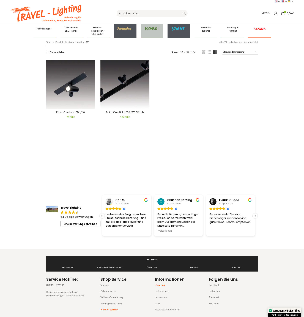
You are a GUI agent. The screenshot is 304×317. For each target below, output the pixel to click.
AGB (157, 303)
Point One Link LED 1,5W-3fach (125, 112)
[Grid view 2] (203, 52)
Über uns (160, 284)
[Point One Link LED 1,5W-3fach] (124, 84)
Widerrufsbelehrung (111, 297)
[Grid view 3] (209, 52)
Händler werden (109, 309)
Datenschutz (162, 290)
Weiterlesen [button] (164, 230)
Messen (266, 13)
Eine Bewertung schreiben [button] (80, 224)
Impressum (161, 297)
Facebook (214, 284)
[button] (255, 216)
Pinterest (214, 297)
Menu (154, 259)
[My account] (275, 13)
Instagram (214, 290)
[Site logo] (45, 13)
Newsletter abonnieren (167, 309)
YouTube (213, 303)
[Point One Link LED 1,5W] (70, 84)
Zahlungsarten (108, 290)
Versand (104, 284)
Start (49, 42)
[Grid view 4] (215, 52)
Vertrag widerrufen (111, 303)
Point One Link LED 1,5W (70, 112)
